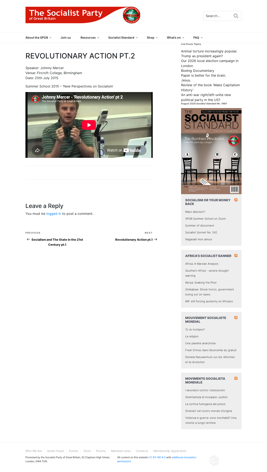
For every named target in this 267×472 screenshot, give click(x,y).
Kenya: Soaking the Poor (201, 282)
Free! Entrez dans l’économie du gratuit (211, 350)
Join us (65, 37)
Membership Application (169, 451)
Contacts (142, 451)
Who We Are (33, 451)
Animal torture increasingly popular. (209, 51)
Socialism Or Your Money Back (207, 202)
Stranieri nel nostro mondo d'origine (208, 411)
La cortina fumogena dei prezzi (205, 404)
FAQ (196, 37)
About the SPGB (36, 37)
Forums (101, 451)
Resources (88, 37)
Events (73, 451)
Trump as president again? (202, 56)
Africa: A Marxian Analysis (201, 263)
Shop (150, 37)
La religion (192, 336)
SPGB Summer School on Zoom (205, 218)
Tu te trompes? (195, 329)
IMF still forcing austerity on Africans (209, 301)
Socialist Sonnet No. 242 (201, 232)
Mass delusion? (195, 211)
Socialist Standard (121, 37)
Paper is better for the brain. (203, 75)
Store (87, 451)
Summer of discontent (199, 225)
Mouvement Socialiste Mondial (205, 320)
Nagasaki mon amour (198, 239)
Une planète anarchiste (200, 343)
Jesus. (186, 80)
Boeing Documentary (197, 70)
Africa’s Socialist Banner (208, 256)
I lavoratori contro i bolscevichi (205, 390)
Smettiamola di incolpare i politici (206, 397)
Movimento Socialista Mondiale (205, 380)
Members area (121, 451)
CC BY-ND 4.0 (157, 457)
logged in (53, 213)
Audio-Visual (55, 451)
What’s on (174, 37)
